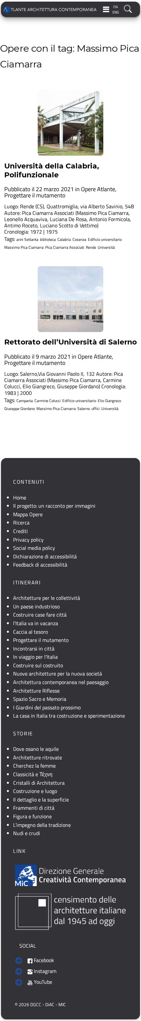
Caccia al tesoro (30, 632)
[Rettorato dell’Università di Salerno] (70, 299)
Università (106, 247)
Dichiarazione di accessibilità (45, 556)
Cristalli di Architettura (39, 783)
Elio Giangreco (109, 401)
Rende (91, 247)
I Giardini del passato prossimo (47, 707)
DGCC (35, 1004)
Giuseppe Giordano (19, 409)
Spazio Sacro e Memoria (39, 699)
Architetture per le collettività (46, 598)
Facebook (43, 960)
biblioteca (48, 239)
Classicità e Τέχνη (32, 774)
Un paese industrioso (36, 606)
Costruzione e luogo (35, 791)
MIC (62, 1004)
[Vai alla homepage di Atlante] (50, 9)
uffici (95, 409)
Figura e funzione (32, 816)
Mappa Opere (28, 514)
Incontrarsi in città (33, 648)
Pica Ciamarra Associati (64, 247)
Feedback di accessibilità (40, 565)
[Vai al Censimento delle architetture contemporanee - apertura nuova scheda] (70, 911)
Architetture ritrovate (37, 757)
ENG (115, 12)
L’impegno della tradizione (42, 825)
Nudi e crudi (26, 833)
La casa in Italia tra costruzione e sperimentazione (69, 716)
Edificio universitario (105, 239)
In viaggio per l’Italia (35, 657)
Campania (24, 401)
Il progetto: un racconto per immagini (54, 506)
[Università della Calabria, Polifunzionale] (70, 123)
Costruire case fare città (40, 615)
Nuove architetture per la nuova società (57, 673)
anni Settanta (27, 239)
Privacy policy (28, 540)
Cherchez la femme (34, 766)
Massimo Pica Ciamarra (24, 247)
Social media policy (34, 548)
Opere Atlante (98, 189)
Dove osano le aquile (36, 749)
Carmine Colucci (47, 401)
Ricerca (21, 522)
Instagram (44, 971)
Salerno (83, 409)
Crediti (20, 531)
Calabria (64, 239)
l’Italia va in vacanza (35, 623)
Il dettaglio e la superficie (41, 800)
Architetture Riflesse (36, 691)
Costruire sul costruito (38, 665)
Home (19, 497)
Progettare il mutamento (35, 195)
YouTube (42, 982)
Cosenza (79, 239)
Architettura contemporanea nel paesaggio (61, 682)
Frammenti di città (33, 808)
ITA (115, 7)
